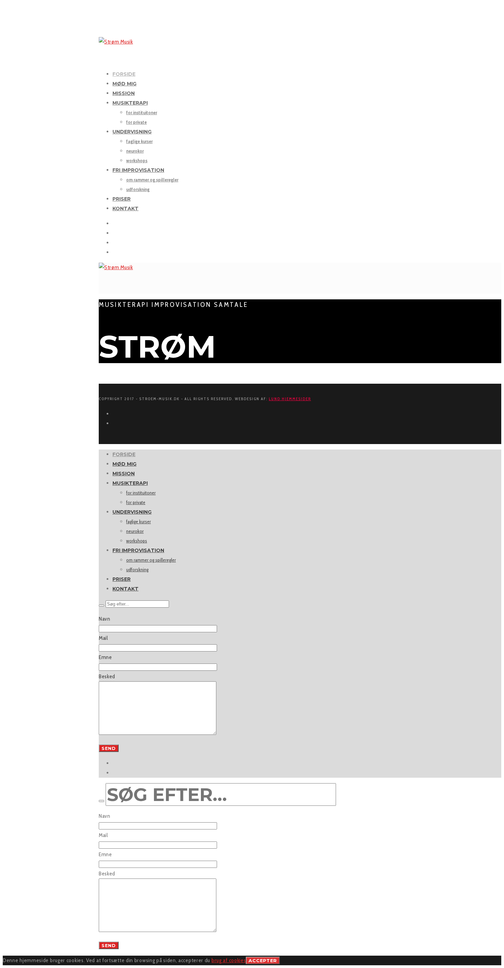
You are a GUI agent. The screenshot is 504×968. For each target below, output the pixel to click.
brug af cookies (229, 960)
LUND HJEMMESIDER (290, 398)
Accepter (263, 960)
